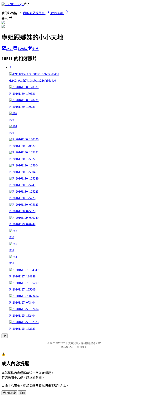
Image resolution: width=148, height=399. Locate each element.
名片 (35, 49)
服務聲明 (82, 347)
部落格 (23, 49)
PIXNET (60, 343)
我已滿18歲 (9, 393)
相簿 (9, 49)
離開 (22, 393)
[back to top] (5, 336)
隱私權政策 (67, 347)
